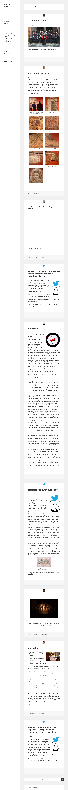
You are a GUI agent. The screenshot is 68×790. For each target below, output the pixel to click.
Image (30, 634)
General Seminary (32, 693)
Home (5, 13)
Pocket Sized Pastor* (8, 5)
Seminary (6, 19)
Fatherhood (6, 23)
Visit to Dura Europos (38, 73)
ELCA (31, 336)
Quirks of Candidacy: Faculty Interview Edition (9, 41)
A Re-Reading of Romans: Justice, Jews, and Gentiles (42, 304)
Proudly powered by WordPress (34, 787)
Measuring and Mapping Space (43, 489)
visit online (30, 573)
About (5, 25)
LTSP (30, 666)
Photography (6, 21)
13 (48, 779)
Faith (7, 16)
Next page (62, 779)
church (47, 424)
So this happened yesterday (34, 25)
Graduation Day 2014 (38, 20)
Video (30, 257)
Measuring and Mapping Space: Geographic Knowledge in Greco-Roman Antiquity (38, 508)
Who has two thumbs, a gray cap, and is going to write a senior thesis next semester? (42, 729)
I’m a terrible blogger (11, 33)
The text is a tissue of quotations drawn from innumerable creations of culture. (44, 273)
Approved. (33, 328)
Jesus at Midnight (33, 596)
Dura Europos (31, 77)
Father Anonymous (7, 44)
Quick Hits (33, 648)
